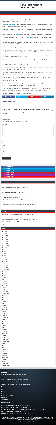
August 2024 (4, 247)
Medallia (17, 34)
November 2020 (5, 337)
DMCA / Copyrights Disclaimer (7, 395)
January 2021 (5, 333)
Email (4, 145)
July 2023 (4, 273)
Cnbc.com (21, 93)
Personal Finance (9, 11)
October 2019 (5, 363)
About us (3, 391)
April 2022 (4, 303)
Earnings (25, 11)
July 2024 (4, 249)
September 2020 (5, 341)
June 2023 (4, 275)
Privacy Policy (4, 397)
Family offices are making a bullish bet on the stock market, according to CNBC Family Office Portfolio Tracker (23, 409)
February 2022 (5, 307)
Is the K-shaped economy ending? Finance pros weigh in (38, 111)
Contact (3, 389)
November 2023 (5, 265)
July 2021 (4, 321)
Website (4, 151)
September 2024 (5, 245)
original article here (32, 93)
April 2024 (4, 255)
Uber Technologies (28, 37)
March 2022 (4, 305)
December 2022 (5, 287)
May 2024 (4, 253)
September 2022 (5, 293)
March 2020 (4, 353)
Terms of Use (30, 419)
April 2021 (4, 327)
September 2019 (5, 365)
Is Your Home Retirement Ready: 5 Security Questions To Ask (28, 111)
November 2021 (5, 313)
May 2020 (4, 349)
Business (50, 11)
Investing (17, 11)
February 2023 (5, 283)
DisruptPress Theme (32, 421)
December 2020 (5, 335)
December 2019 (5, 359)
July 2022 (4, 297)
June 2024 (4, 251)
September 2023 (5, 269)
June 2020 (4, 347)
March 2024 (4, 257)
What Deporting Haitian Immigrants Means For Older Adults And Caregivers (16, 407)
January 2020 (5, 357)
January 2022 (5, 309)
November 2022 (5, 289)
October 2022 (5, 291)
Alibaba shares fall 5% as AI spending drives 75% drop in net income (17, 111)
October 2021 (5, 315)
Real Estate (36, 11)
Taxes (30, 11)
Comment (4, 124)
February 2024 (5, 259)
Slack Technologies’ (6, 88)
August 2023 (4, 271)
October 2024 (5, 243)
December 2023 (5, 263)
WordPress (25, 421)
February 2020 (5, 355)
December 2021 (5, 311)
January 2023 (5, 285)
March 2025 (4, 233)
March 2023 (4, 281)
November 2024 (5, 241)
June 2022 (4, 299)
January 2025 (5, 237)
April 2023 (4, 279)
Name (4, 139)
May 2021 (4, 325)
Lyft (36, 37)
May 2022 (4, 301)
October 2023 (5, 267)
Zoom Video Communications (8, 24)
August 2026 (4, 231)
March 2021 (4, 329)
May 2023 (4, 277)
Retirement (43, 11)
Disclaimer (3, 393)
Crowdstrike (15, 29)
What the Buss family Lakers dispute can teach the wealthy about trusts (48, 111)
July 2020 (4, 345)
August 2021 (4, 319)
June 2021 (4, 323)
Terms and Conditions (5, 399)
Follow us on (9, 166)
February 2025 (5, 235)
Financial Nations (31, 4)
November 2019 (5, 361)
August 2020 (4, 343)
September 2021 (5, 317)
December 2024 (5, 239)
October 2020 (5, 339)
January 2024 (5, 261)
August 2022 (4, 295)
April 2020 (4, 351)
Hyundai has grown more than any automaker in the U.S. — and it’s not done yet (17, 413)
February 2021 (5, 331)
